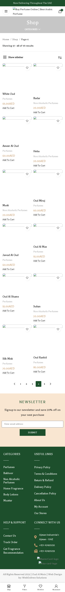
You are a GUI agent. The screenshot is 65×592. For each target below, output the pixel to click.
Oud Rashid (40, 357)
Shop (15, 39)
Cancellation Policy (45, 493)
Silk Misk (7, 358)
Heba (36, 151)
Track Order (10, 542)
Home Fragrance (13, 488)
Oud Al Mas (40, 246)
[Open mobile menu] (6, 11)
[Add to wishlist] (27, 68)
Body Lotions (10, 494)
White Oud (8, 93)
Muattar (7, 500)
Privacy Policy (42, 467)
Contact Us (9, 535)
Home (6, 39)
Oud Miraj (39, 200)
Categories (31, 29)
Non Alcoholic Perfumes (45, 103)
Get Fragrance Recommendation (13, 550)
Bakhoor (8, 473)
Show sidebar (15, 57)
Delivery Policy (42, 487)
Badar (36, 98)
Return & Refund (44, 480)
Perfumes (7, 99)
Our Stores (40, 513)
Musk (5, 205)
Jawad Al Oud (10, 255)
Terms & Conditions (45, 473)
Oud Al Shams (10, 296)
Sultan (36, 306)
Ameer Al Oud (10, 145)
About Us (39, 500)
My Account (41, 506)
